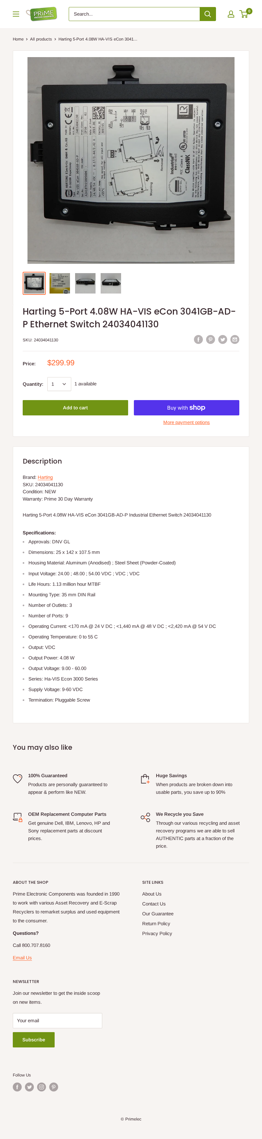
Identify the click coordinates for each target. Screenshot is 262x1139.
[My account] (231, 14)
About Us (152, 894)
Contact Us (154, 903)
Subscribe (33, 1039)
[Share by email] (234, 339)
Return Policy (156, 923)
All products (41, 39)
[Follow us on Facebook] (17, 1087)
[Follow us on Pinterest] (53, 1087)
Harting (45, 477)
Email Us (22, 957)
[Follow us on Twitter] (29, 1087)
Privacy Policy (157, 933)
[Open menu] (16, 14)
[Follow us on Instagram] (41, 1087)
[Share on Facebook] (198, 339)
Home (18, 39)
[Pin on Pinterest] (210, 339)
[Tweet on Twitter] (222, 339)
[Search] (208, 14)
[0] (244, 14)
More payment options (186, 422)
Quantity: (33, 384)
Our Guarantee (157, 913)
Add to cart (75, 407)
